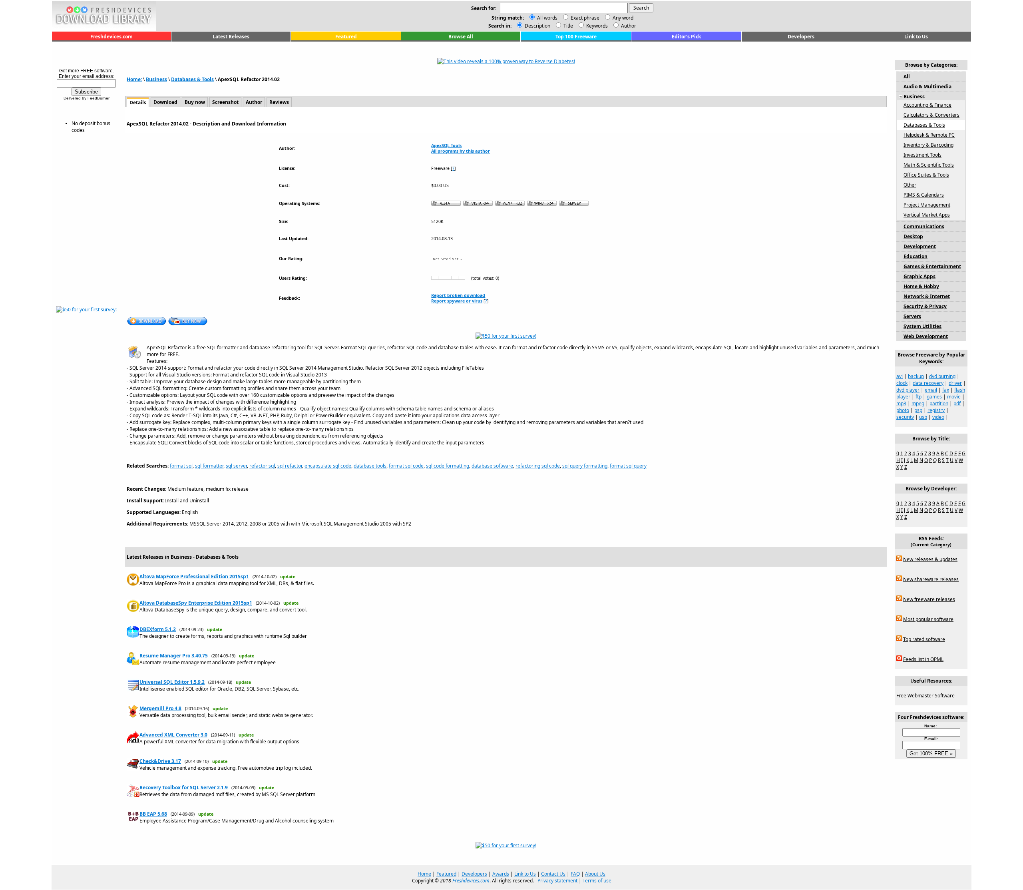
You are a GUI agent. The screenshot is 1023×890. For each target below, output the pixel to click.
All (907, 76)
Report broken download (458, 295)
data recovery (928, 383)
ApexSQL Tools (446, 145)
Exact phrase (585, 17)
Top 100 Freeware (576, 36)
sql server (236, 465)
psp (918, 410)
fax (945, 389)
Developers (801, 36)
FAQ (575, 873)
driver (955, 383)
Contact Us (553, 873)
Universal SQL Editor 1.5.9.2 (172, 682)
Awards (500, 873)
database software (492, 465)
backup (916, 376)
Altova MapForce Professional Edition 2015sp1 (194, 576)
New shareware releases (931, 579)
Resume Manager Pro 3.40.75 (173, 655)
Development (920, 246)
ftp (918, 396)
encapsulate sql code (328, 465)
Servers (912, 316)
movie (954, 396)
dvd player (908, 389)
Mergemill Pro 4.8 (160, 708)
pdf (957, 403)
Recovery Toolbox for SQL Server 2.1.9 (183, 787)
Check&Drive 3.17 (160, 761)
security (905, 417)
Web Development (926, 336)
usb (923, 417)
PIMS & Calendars (924, 194)
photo (902, 410)
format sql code (406, 465)
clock (902, 383)
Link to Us (916, 36)
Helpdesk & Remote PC (929, 134)
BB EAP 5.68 (153, 813)
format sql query (628, 465)
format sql (181, 465)
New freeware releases (929, 599)
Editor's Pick (686, 36)
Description (536, 25)
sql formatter (209, 465)
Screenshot (225, 102)
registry (936, 410)
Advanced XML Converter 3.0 (173, 734)
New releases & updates (930, 559)
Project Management (927, 204)
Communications (924, 226)
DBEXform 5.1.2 (157, 629)
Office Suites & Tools (926, 174)
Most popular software (928, 619)
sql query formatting (584, 465)
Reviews (279, 102)
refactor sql (262, 465)
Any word (623, 17)
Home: (134, 79)
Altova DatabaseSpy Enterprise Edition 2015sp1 (195, 602)
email (931, 389)
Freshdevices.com (111, 36)
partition (938, 403)
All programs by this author (460, 151)
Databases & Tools (192, 79)
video (938, 417)
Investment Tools (922, 154)
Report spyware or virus (456, 301)
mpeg (918, 403)
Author (628, 25)
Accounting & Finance (927, 105)
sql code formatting (447, 465)
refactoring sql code (537, 465)
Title (567, 25)
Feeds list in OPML (923, 659)
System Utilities (922, 326)
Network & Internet (927, 296)
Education (915, 256)
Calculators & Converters (931, 114)
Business (156, 79)
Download (165, 102)
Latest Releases (231, 36)
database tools (370, 465)
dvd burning (942, 376)
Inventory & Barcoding (928, 144)
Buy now (195, 102)
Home (424, 873)
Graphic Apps (919, 276)
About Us (595, 873)
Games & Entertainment (932, 266)
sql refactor (289, 465)
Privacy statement (557, 880)
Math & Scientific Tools (929, 164)
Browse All (460, 36)
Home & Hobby (921, 286)
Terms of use (597, 880)
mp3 (901, 403)
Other (910, 184)
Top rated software (924, 639)
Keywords (596, 25)
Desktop (913, 236)
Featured (346, 36)
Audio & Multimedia (927, 86)
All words (547, 17)
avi (899, 376)
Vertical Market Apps (927, 214)
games (934, 396)
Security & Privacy (925, 306)
